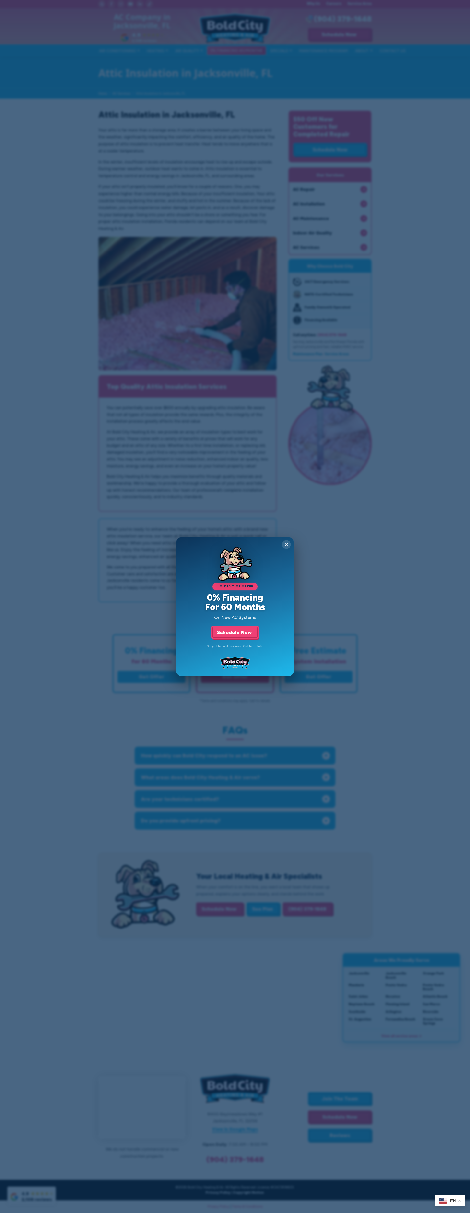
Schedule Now (235, 632)
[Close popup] (286, 544)
